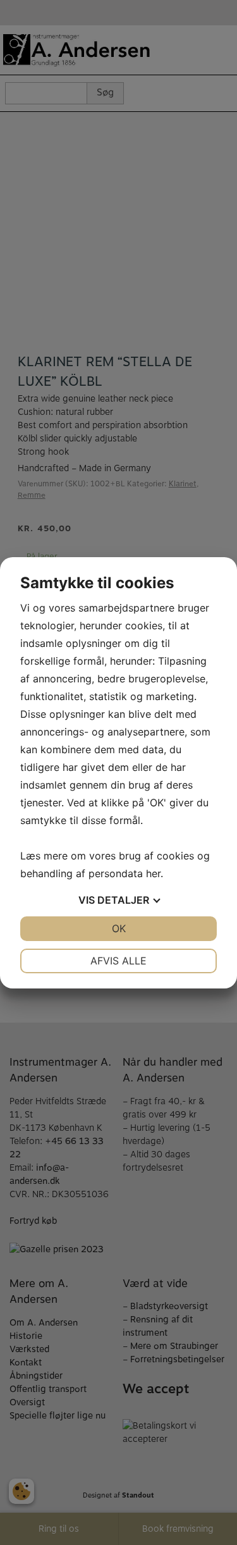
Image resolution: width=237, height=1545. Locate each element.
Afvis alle (118, 960)
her (153, 873)
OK (119, 928)
